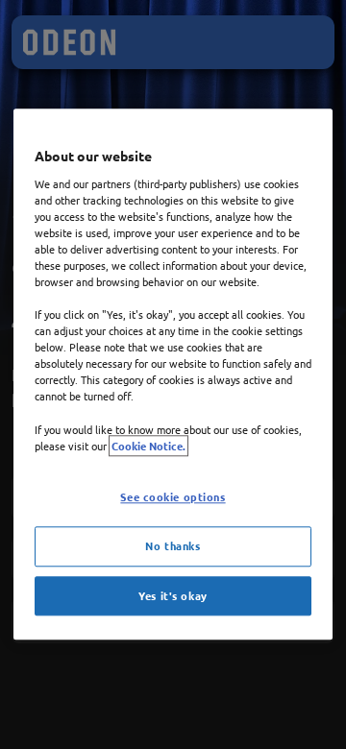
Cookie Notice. (148, 445)
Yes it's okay (172, 595)
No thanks (172, 545)
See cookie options (172, 496)
